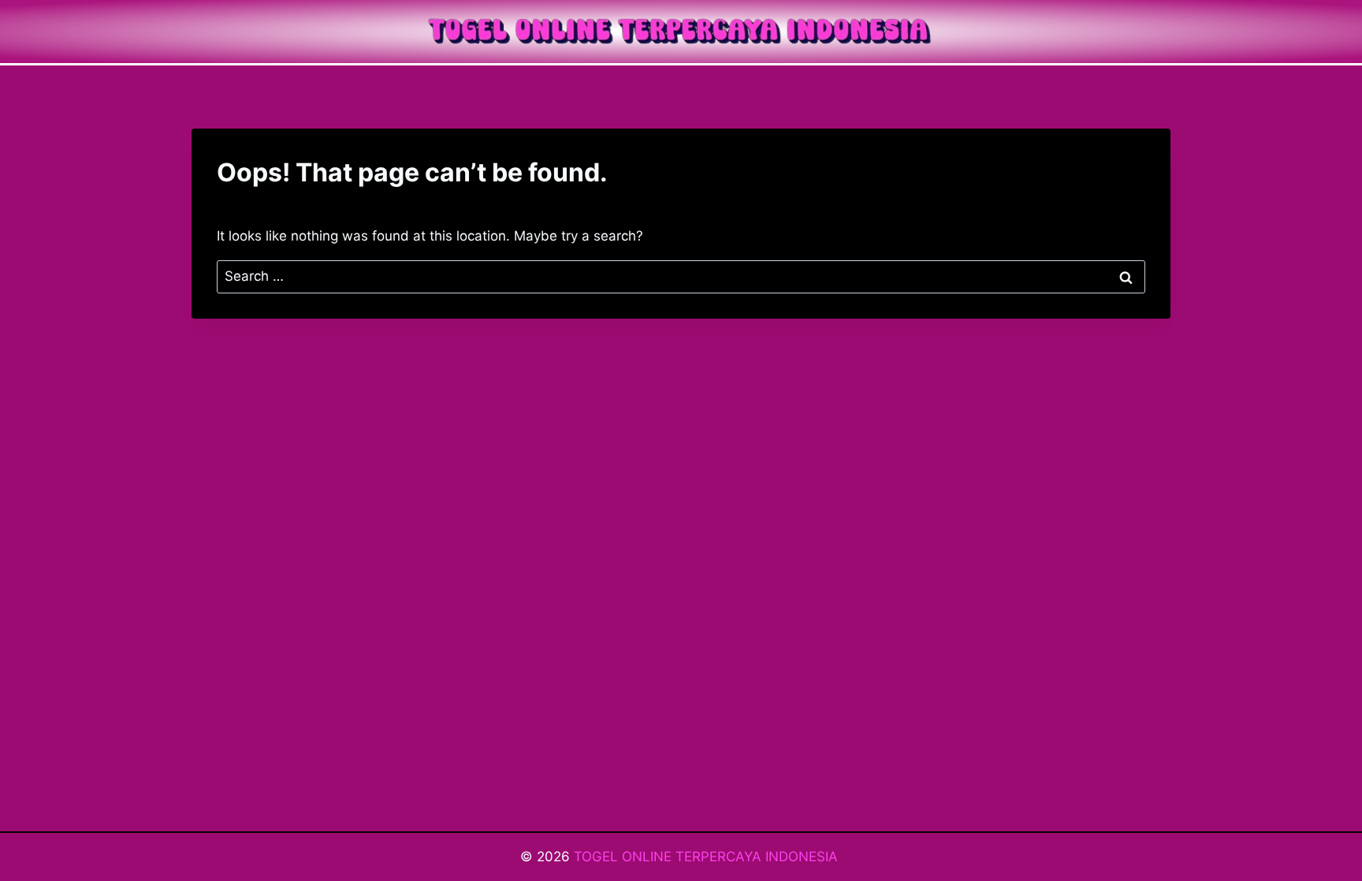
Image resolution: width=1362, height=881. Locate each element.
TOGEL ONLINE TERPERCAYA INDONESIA (708, 856)
